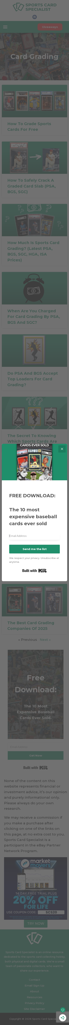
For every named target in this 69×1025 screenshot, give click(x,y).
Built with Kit (34, 570)
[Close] (62, 449)
